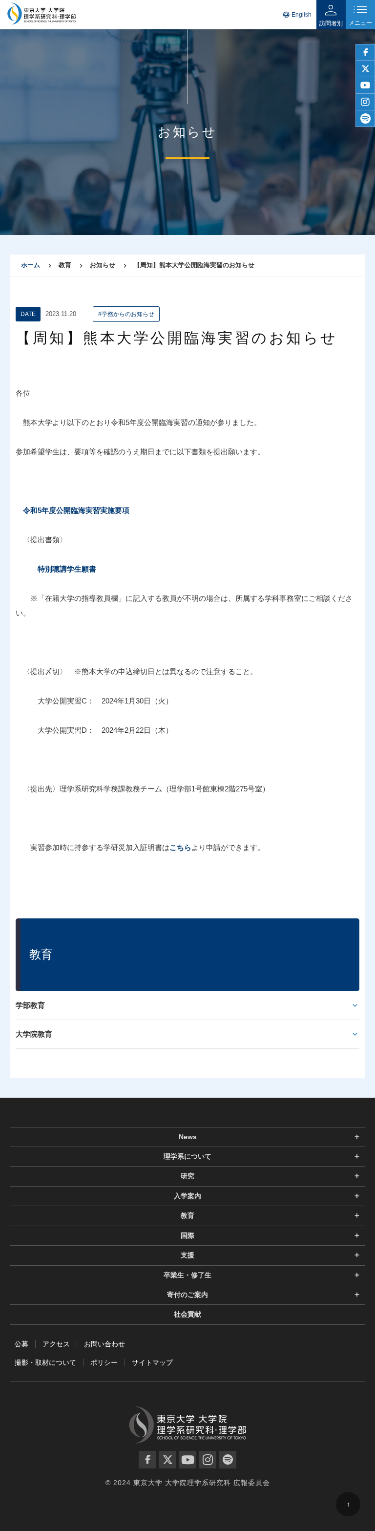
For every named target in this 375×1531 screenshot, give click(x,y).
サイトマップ (152, 1362)
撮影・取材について (45, 1362)
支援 (187, 1255)
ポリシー (104, 1362)
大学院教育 (34, 1034)
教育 (187, 1215)
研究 (187, 1176)
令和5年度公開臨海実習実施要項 (76, 510)
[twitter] (365, 69)
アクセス (56, 1344)
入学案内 (187, 1196)
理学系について (187, 1156)
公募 (21, 1344)
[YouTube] (187, 1459)
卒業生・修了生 (187, 1275)
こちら (180, 847)
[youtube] (365, 85)
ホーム (30, 265)
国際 (187, 1235)
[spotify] (365, 118)
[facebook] (365, 52)
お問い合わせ (104, 1344)
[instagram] (365, 102)
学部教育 (30, 1005)
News (188, 1137)
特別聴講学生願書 (67, 569)
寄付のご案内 (187, 1294)
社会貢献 (187, 1314)
